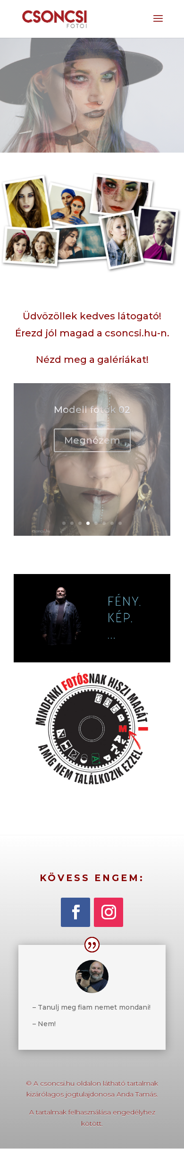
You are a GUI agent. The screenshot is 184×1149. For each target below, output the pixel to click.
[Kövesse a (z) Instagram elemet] (108, 912)
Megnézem (92, 456)
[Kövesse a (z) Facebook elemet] (75, 912)
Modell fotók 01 (92, 425)
